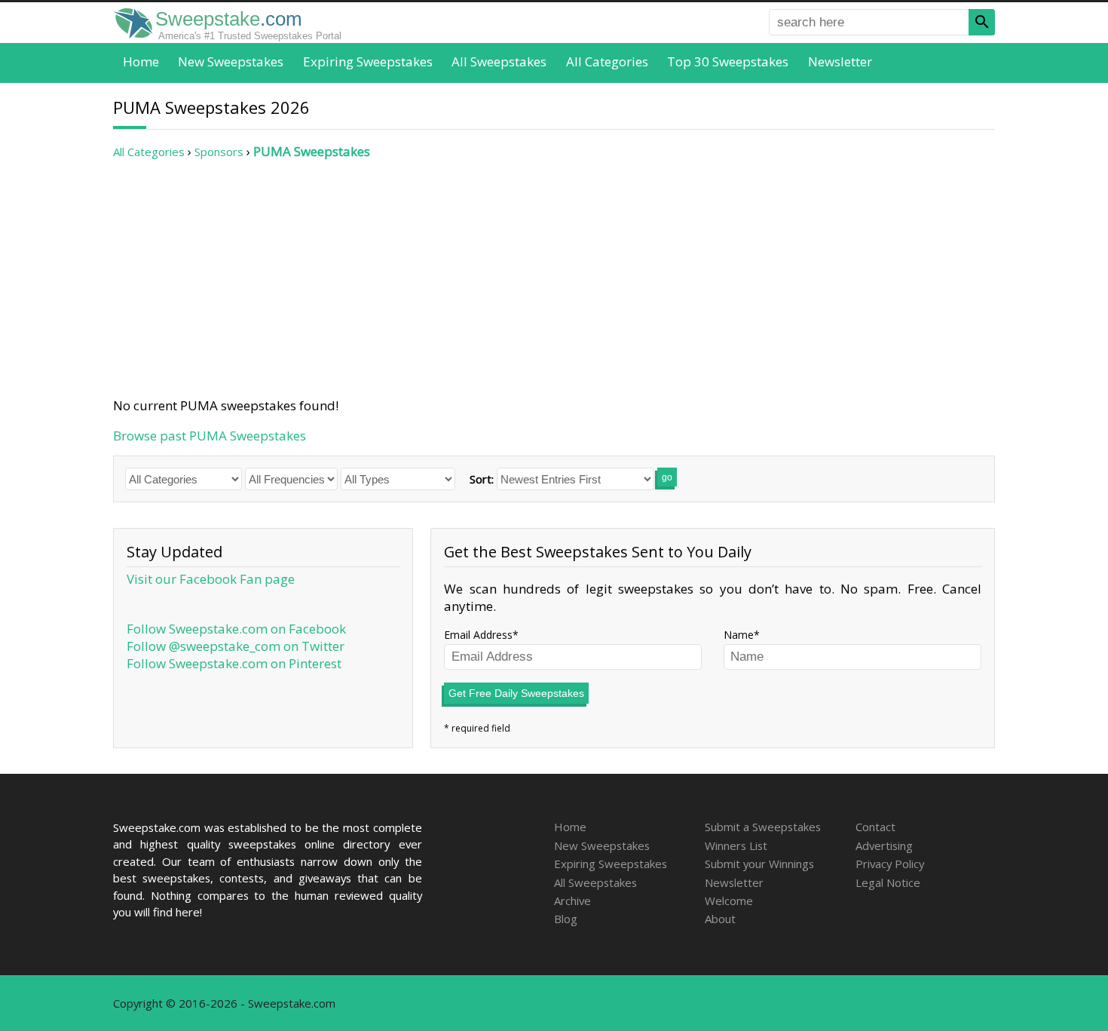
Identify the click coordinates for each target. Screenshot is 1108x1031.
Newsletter (840, 61)
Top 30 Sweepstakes (727, 61)
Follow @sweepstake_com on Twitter (235, 646)
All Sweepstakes (498, 61)
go (667, 477)
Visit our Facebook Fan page (211, 579)
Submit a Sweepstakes (763, 826)
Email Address (478, 634)
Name (739, 634)
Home (141, 61)
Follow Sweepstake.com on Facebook (236, 628)
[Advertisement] (554, 278)
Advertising (884, 845)
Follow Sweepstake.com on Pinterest (234, 663)
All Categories (607, 61)
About (720, 918)
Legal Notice (887, 882)
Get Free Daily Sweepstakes (516, 693)
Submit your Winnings (759, 863)
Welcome (729, 900)
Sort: (482, 478)
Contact (875, 826)
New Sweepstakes (230, 61)
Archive (572, 900)
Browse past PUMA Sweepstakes (209, 435)
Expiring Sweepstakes (368, 61)
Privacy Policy (889, 863)
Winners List (736, 845)
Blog (565, 918)
